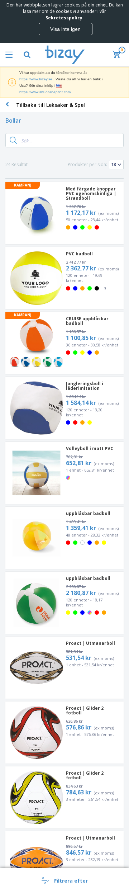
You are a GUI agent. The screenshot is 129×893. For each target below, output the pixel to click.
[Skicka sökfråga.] (13, 140)
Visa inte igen (65, 29)
